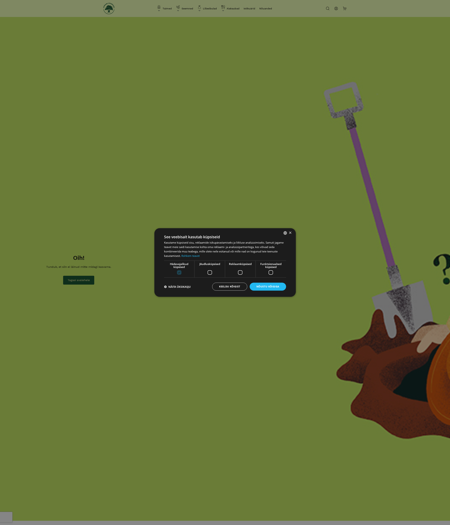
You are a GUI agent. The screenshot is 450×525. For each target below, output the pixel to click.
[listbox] (285, 233)
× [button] (290, 232)
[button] (177, 286)
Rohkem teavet (190, 256)
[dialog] (225, 262)
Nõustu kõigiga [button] (267, 286)
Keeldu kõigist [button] (229, 286)
